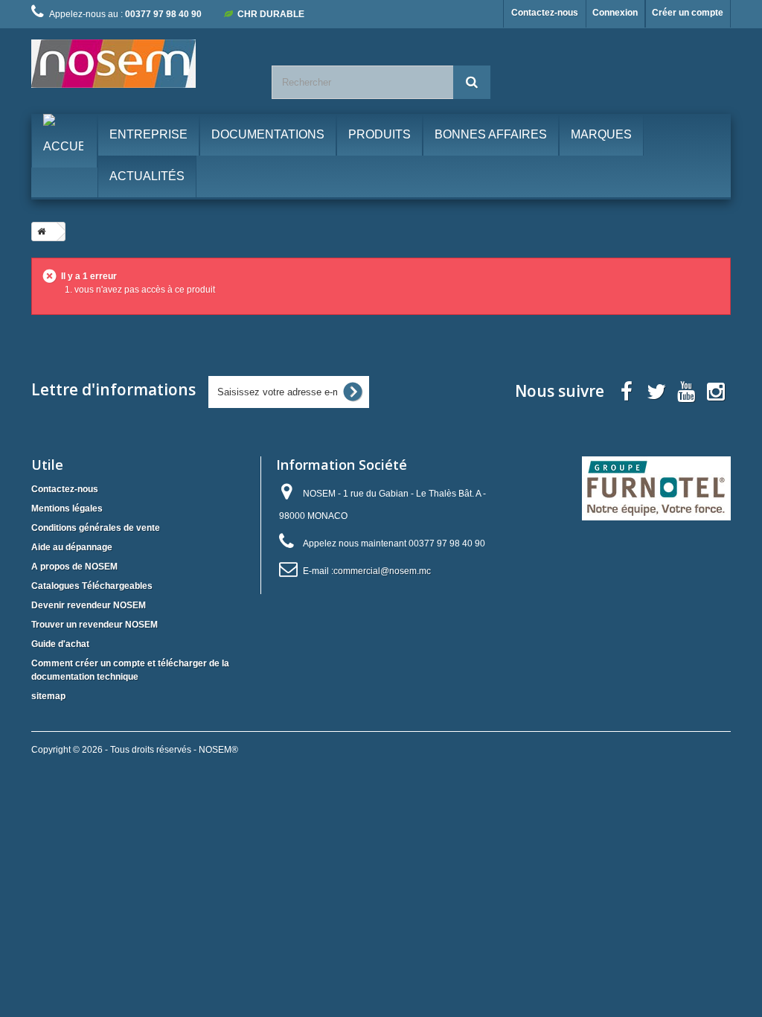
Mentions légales (67, 508)
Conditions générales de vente (95, 528)
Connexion (615, 12)
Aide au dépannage (71, 547)
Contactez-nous (544, 12)
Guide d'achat (60, 644)
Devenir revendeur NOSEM (88, 605)
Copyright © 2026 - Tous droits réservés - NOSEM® (134, 750)
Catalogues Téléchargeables (92, 586)
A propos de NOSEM (74, 566)
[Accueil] (39, 231)
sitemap (48, 696)
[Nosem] (140, 63)
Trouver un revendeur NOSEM (94, 624)
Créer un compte (687, 12)
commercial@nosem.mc (382, 571)
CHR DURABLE (270, 14)
